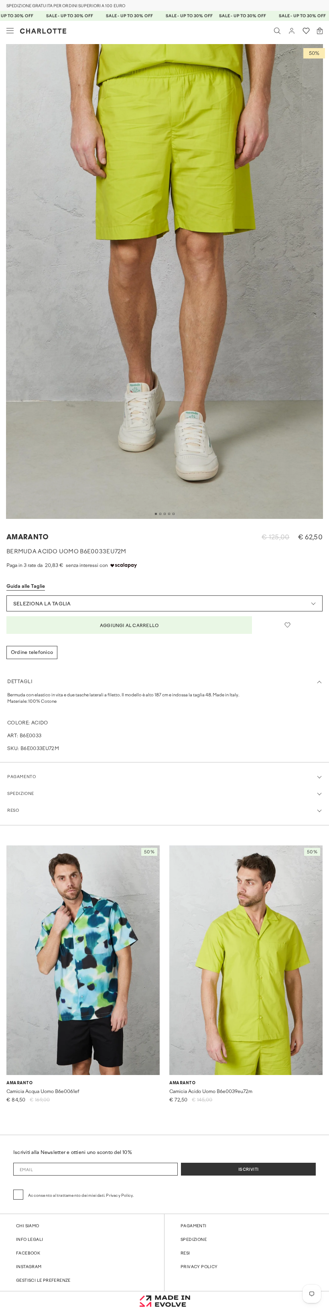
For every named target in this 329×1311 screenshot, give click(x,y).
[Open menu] (10, 30)
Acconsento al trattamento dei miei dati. (81, 1196)
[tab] (156, 514)
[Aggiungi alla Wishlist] (287, 625)
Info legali (29, 1240)
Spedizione (194, 1240)
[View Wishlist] (306, 30)
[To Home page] (43, 31)
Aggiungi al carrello (129, 625)
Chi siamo (27, 1226)
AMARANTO (27, 537)
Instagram (29, 1267)
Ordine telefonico (32, 653)
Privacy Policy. (120, 1196)
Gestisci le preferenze (43, 1281)
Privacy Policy (199, 1267)
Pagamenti (194, 1226)
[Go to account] (291, 30)
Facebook (28, 1253)
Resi (185, 1253)
